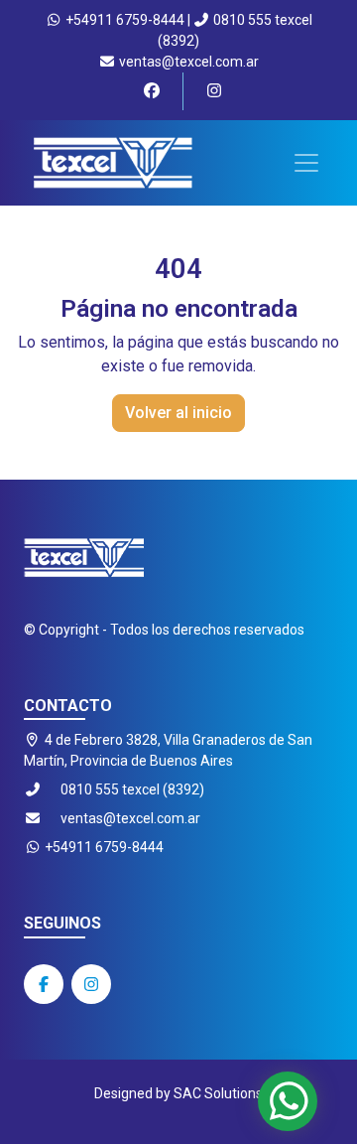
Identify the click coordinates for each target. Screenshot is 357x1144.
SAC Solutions (218, 1093)
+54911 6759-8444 (123, 20)
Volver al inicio (178, 412)
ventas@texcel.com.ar (187, 62)
